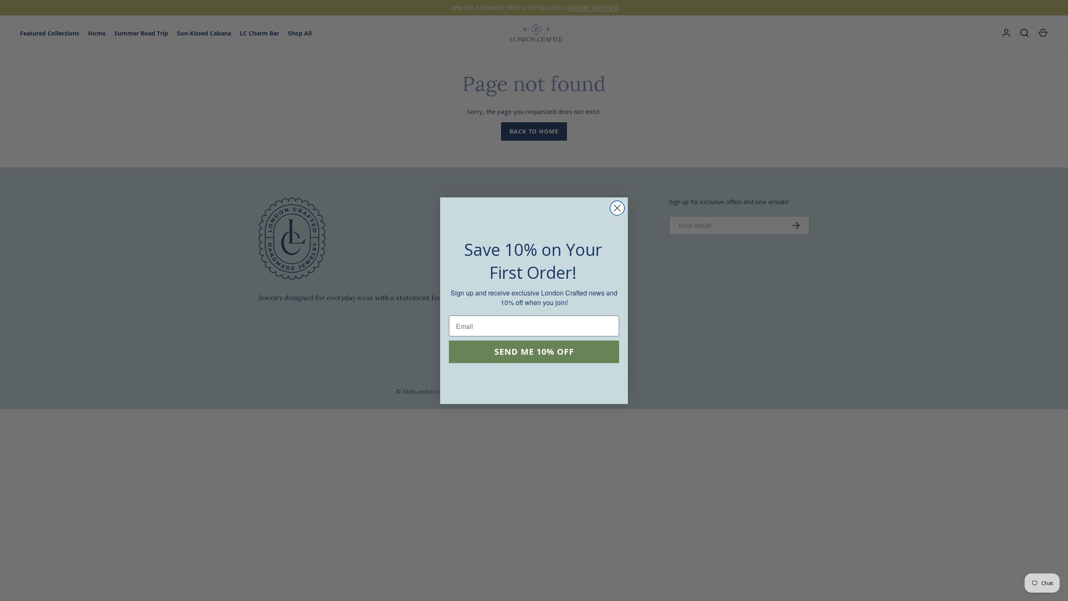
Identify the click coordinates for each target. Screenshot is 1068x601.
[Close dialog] (617, 208)
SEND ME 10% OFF (534, 351)
